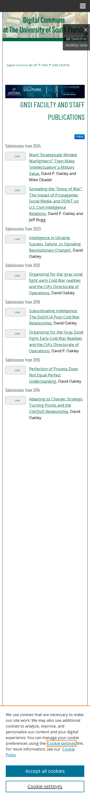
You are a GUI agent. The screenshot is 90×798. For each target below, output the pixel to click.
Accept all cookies (45, 771)
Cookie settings (62, 743)
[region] (45, 751)
